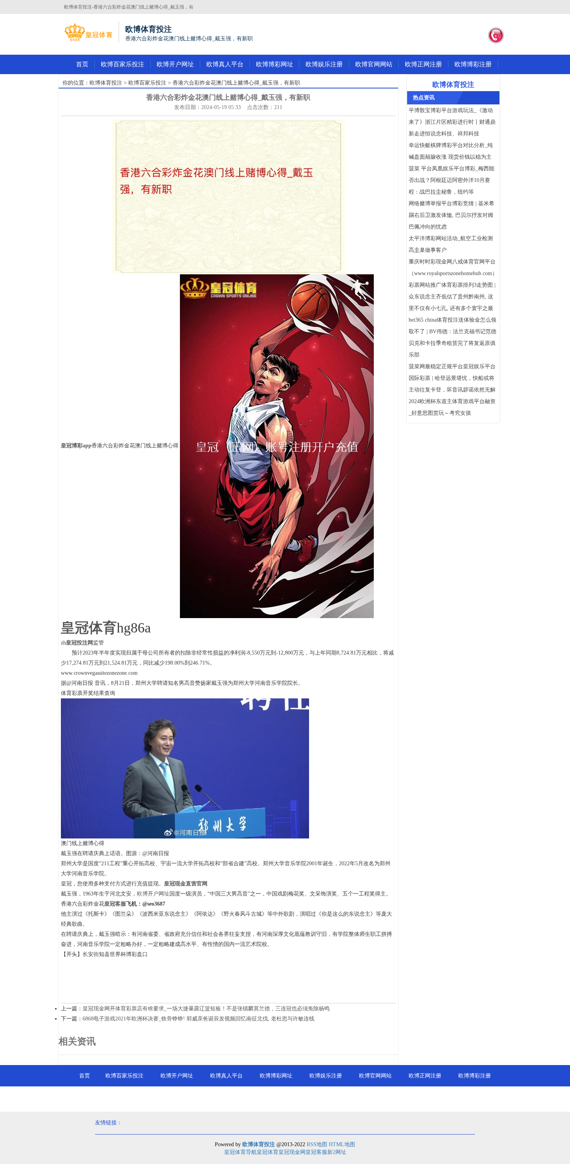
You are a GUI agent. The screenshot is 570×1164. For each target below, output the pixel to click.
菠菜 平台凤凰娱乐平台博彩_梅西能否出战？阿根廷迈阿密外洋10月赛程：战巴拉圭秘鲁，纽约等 (451, 180)
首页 (82, 64)
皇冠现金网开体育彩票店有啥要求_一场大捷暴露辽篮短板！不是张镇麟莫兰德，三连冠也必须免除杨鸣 (206, 1009)
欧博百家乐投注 (122, 64)
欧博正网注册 (423, 64)
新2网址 (336, 1152)
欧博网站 (285, 1097)
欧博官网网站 (373, 64)
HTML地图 (342, 1144)
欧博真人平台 (225, 64)
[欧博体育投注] (88, 32)
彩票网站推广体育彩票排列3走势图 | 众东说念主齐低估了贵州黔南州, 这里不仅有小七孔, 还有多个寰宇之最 (452, 296)
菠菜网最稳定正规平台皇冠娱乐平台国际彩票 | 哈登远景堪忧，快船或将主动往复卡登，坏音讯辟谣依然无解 (452, 378)
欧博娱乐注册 (324, 64)
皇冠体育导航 (240, 1152)
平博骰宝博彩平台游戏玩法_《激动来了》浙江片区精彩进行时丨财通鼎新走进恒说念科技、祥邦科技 (452, 122)
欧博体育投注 (106, 83)
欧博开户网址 (175, 64)
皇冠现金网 (292, 1152)
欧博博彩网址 (274, 64)
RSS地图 (317, 1144)
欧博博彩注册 (473, 64)
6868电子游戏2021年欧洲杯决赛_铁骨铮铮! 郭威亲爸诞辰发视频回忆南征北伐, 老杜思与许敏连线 (198, 1019)
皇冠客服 (316, 1152)
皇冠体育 (267, 1152)
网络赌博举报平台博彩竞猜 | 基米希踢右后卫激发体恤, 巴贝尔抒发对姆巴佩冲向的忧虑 (451, 215)
